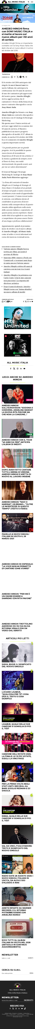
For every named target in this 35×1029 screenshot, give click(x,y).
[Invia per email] (26, 77)
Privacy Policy (5, 1014)
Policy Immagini (21, 1014)
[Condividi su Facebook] (15, 77)
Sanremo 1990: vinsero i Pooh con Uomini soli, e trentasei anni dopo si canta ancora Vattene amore (18, 260)
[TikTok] (25, 1009)
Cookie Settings (29, 1014)
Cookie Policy (13, 1014)
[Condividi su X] (18, 77)
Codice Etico (26, 1013)
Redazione (6, 74)
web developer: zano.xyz (17, 1016)
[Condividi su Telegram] (21, 77)
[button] (23, 77)
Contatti (20, 1013)
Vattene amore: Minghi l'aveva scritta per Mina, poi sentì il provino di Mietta (16, 251)
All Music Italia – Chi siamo (11, 1013)
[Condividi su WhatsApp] (12, 77)
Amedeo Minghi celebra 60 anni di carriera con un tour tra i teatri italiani (18, 269)
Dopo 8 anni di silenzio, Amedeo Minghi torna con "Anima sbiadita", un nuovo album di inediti (18, 289)
